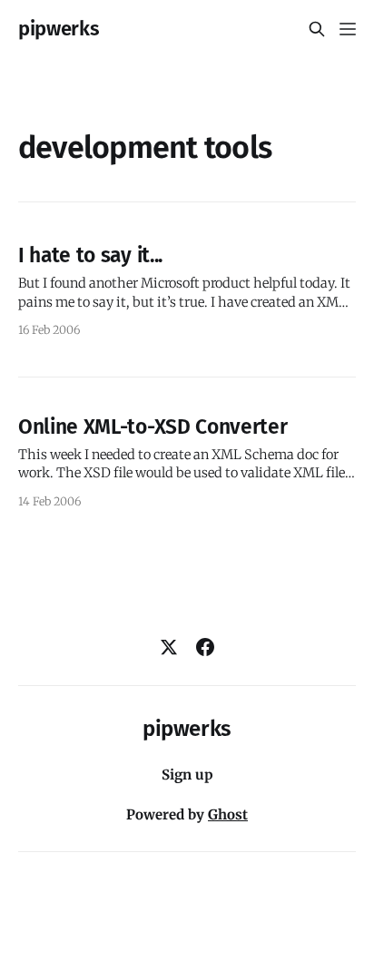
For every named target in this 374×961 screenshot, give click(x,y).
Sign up (187, 774)
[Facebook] (205, 647)
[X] (169, 647)
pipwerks (58, 29)
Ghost (228, 814)
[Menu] (347, 29)
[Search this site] (316, 29)
